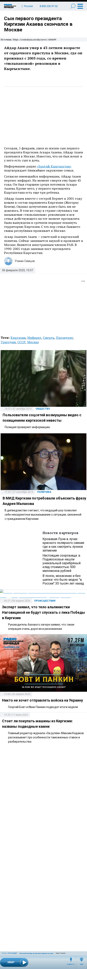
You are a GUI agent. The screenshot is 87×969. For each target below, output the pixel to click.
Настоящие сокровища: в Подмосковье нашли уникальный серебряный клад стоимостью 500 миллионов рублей (61, 563)
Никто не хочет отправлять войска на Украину (42, 700)
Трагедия (8, 342)
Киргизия (18, 337)
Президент (64, 337)
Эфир (82, 964)
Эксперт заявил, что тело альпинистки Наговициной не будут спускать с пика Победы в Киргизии (43, 612)
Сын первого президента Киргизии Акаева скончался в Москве (38, 24)
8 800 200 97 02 (49, 6)
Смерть (48, 337)
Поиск (72, 6)
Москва (33, 342)
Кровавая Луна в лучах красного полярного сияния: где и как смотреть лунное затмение (63, 544)
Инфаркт (34, 337)
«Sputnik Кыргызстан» (54, 166)
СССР (21, 342)
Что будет (12, 953)
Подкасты (71, 964)
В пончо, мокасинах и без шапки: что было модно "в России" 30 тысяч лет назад (63, 579)
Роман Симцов (25, 261)
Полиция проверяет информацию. (28, 427)
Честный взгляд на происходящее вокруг (36, 953)
